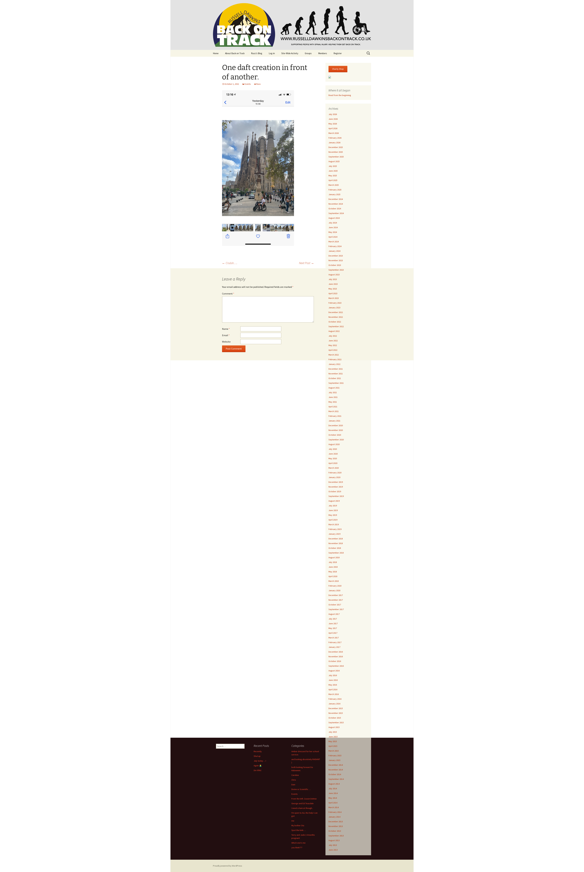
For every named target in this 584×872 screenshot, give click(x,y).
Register (338, 53)
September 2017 (336, 609)
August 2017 (334, 614)
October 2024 (334, 208)
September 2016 (336, 666)
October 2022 (334, 321)
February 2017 (334, 642)
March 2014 (333, 807)
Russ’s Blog (256, 53)
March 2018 (333, 581)
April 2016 (332, 689)
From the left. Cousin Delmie (304, 798)
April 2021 (332, 406)
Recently (258, 751)
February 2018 (334, 585)
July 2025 (332, 166)
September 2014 (336, 779)
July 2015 (332, 732)
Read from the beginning (339, 95)
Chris (293, 779)
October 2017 (334, 604)
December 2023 (335, 255)
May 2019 (332, 515)
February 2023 (334, 302)
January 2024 (334, 251)
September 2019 (336, 496)
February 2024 (334, 246)
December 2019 (335, 482)
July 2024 (332, 222)
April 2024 (332, 236)
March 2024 (333, 241)
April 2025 (332, 180)
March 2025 (333, 185)
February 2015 (334, 755)
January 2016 (334, 703)
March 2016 (333, 694)
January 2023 (334, 307)
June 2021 (333, 397)
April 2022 (332, 350)
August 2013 (334, 840)
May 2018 (332, 571)
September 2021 (336, 383)
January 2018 (334, 590)
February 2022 (334, 359)
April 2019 (332, 519)
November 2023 (335, 260)
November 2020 (335, 430)
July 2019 (332, 505)
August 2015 (334, 727)
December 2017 (335, 595)
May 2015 (332, 741)
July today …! (260, 760)
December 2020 (335, 425)
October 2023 (334, 265)
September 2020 (336, 439)
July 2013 (332, 845)
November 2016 (335, 656)
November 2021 (335, 373)
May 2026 (332, 123)
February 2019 (334, 529)
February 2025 (334, 189)
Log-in (272, 53)
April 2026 (332, 128)
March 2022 (333, 354)
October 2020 (334, 434)
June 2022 (333, 340)
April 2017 (332, 633)
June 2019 (333, 510)
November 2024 (335, 203)
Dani (293, 784)
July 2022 (332, 335)
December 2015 (335, 708)
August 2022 (334, 331)
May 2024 (332, 232)
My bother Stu (297, 825)
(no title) (257, 770)
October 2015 (334, 717)
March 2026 (333, 133)
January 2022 (334, 364)
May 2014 (332, 798)
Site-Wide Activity (289, 53)
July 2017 (332, 618)
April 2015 (332, 746)
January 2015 (334, 760)
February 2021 (334, 416)
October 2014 (334, 774)
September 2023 (336, 269)
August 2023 (334, 274)
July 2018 (332, 562)
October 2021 (334, 378)
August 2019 (334, 501)
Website (226, 341)
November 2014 (335, 769)
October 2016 (334, 661)
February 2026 (334, 137)
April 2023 (332, 293)
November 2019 (335, 486)
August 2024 (334, 218)
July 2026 (332, 114)
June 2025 (333, 170)
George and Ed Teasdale (302, 803)
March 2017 (333, 637)
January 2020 (334, 477)
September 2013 (336, 835)
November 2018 (335, 543)
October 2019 (334, 491)
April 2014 (332, 802)
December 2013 (335, 821)
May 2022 (332, 345)
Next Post (306, 263)
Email (226, 335)
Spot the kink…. (298, 830)
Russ (258, 84)
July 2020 (332, 449)
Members (322, 53)
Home (216, 53)
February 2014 (334, 812)
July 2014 (332, 788)
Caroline (295, 775)
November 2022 (335, 317)
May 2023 (332, 288)
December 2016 (335, 651)
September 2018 (336, 552)
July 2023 (332, 279)
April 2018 (332, 576)
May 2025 (332, 175)
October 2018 (334, 548)
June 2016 (333, 680)
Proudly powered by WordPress (227, 865)
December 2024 (335, 199)
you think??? (296, 847)
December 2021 (335, 368)
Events (248, 84)
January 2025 (334, 194)
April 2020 (332, 463)
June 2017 (333, 623)
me (292, 820)
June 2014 (333, 793)
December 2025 (335, 147)
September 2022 (336, 326)
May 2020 (332, 458)
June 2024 (333, 227)
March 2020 (333, 467)
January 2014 (334, 816)
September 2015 (336, 722)
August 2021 (334, 387)
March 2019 (333, 524)
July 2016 (332, 675)
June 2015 (333, 736)
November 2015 (335, 713)
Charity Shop (338, 69)
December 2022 (335, 312)
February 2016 (334, 699)
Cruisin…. (229, 263)
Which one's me (298, 842)
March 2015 (333, 750)
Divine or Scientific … (301, 789)
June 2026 (333, 119)
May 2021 (332, 401)
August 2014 (334, 783)
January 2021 (334, 420)
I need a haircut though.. (302, 808)
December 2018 (335, 538)
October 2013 (334, 831)
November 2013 (335, 826)
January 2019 (334, 534)
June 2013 (333, 849)
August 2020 (334, 444)
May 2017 (332, 628)
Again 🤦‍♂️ (258, 765)
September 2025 (336, 156)
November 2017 (335, 600)
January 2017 (334, 647)
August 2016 (334, 670)
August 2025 (334, 161)
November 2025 (335, 152)
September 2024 (336, 213)
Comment (228, 293)
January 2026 (334, 142)
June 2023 (333, 284)
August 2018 (334, 557)
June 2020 (333, 453)
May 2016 (332, 684)
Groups (308, 53)
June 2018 (333, 567)
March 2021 (333, 411)
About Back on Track (235, 53)
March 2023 (333, 298)
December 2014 (335, 765)
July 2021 (332, 392)
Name (226, 328)
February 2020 (334, 472)
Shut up (257, 756)
